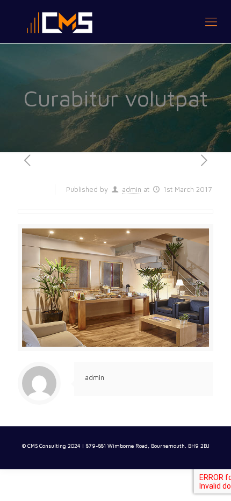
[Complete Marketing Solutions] (115, 21)
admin (131, 189)
